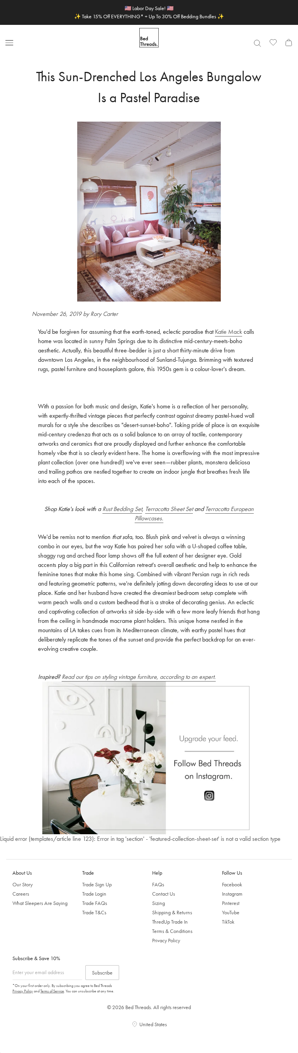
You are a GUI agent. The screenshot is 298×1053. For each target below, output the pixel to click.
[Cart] (288, 42)
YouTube (230, 912)
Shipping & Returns (172, 912)
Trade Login (94, 893)
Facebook (232, 884)
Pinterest (230, 903)
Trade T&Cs (94, 912)
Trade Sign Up (97, 884)
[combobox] (257, 43)
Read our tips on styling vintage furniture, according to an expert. (139, 677)
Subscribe (102, 972)
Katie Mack (228, 332)
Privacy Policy (166, 940)
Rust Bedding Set (122, 509)
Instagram (232, 893)
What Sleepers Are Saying (40, 903)
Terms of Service (52, 991)
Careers (20, 893)
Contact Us (163, 893)
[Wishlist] (273, 42)
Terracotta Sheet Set (169, 509)
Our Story (22, 884)
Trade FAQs (94, 903)
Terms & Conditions (172, 930)
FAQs (158, 884)
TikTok (228, 921)
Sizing (158, 903)
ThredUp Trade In (170, 921)
